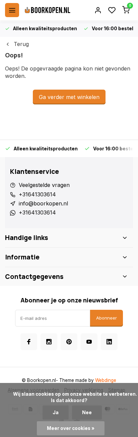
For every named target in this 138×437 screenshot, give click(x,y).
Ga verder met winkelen (69, 97)
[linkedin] (109, 341)
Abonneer (106, 318)
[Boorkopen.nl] (47, 10)
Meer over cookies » (70, 428)
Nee (87, 412)
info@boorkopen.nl (43, 203)
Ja (56, 412)
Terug (21, 44)
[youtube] (89, 341)
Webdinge (105, 380)
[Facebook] (28, 341)
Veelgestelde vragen (44, 185)
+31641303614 (37, 194)
